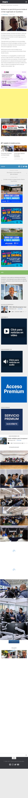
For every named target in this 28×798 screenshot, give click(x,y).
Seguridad (15, 5)
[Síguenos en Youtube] (26, 166)
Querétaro (9, 5)
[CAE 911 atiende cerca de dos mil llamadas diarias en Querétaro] (14, 588)
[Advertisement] (14, 103)
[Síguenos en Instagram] (21, 166)
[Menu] (26, 2)
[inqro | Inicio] (11, 2)
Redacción (5, 14)
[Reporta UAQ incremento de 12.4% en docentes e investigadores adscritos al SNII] (14, 460)
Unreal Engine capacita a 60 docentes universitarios (19, 155)
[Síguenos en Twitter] (24, 166)
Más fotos (14, 641)
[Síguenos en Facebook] (19, 166)
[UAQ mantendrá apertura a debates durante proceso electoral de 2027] (8, 654)
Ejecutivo (3, 5)
